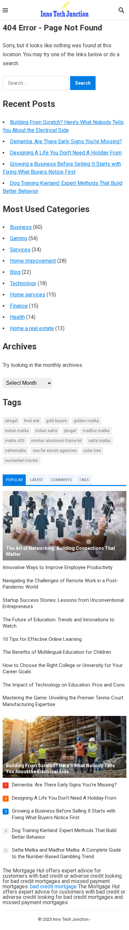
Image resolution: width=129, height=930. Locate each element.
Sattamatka (15, 450)
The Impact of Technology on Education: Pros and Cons (64, 685)
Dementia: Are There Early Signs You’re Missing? (66, 141)
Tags (84, 480)
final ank (31, 421)
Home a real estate (32, 328)
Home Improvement (33, 261)
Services (20, 249)
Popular (14, 480)
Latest (36, 480)
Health (17, 317)
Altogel (11, 421)
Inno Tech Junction (71, 919)
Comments (61, 480)
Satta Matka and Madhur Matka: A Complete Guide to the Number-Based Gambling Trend (66, 853)
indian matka (17, 430)
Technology (23, 283)
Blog (15, 272)
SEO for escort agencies (55, 450)
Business (21, 227)
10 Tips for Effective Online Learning (42, 639)
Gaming (18, 238)
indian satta (46, 430)
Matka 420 (14, 440)
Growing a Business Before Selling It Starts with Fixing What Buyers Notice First (63, 814)
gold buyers (56, 421)
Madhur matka (96, 430)
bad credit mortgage (53, 886)
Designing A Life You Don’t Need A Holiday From (66, 153)
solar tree (92, 450)
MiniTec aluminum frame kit (56, 440)
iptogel (70, 430)
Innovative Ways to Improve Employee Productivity (57, 567)
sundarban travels (21, 460)
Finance (19, 306)
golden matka (86, 421)
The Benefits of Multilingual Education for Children (57, 652)
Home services (27, 294)
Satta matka (99, 440)
